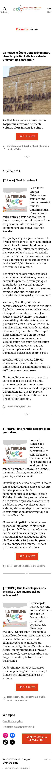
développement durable (19, 146)
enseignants (39, 565)
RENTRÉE (26, 406)
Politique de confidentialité (18, 726)
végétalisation (21, 700)
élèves (28, 565)
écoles (17, 406)
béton (16, 696)
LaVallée (17, 149)
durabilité (37, 146)
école (46, 146)
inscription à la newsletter (36, 738)
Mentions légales (13, 721)
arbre (9, 696)
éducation (19, 565)
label (9, 149)
